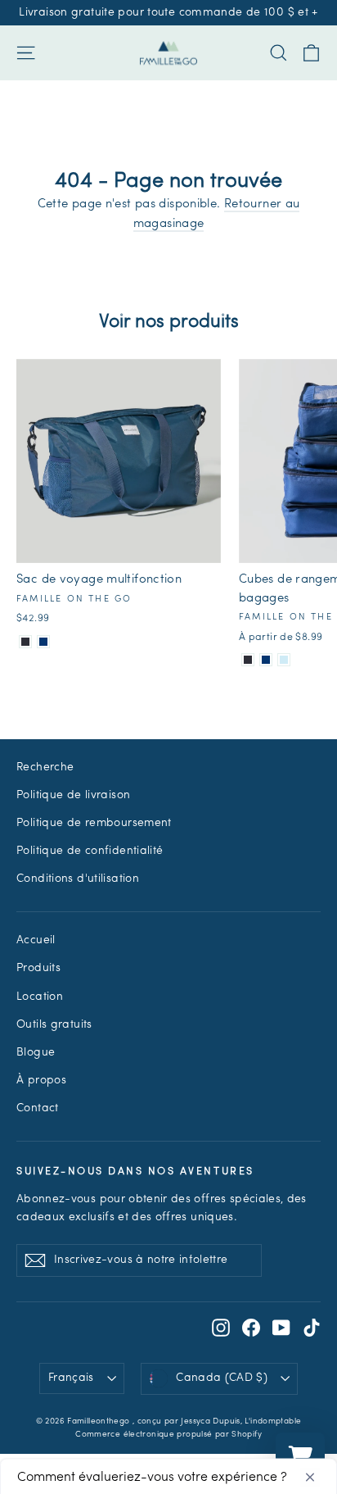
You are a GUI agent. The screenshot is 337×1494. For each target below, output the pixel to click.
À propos (41, 1080)
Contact (37, 1108)
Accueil (36, 940)
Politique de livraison (73, 795)
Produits (38, 968)
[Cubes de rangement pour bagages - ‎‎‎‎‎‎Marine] (266, 659)
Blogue (35, 1052)
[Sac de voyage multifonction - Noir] (25, 641)
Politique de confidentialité (90, 851)
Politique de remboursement (94, 823)
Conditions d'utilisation (77, 879)
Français (71, 1378)
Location (39, 997)
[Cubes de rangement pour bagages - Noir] (248, 659)
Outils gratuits (54, 1024)
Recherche (45, 767)
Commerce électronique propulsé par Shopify (168, 1434)
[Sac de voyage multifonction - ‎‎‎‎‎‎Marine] (43, 641)
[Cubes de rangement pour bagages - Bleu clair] (284, 659)
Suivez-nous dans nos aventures (135, 1172)
